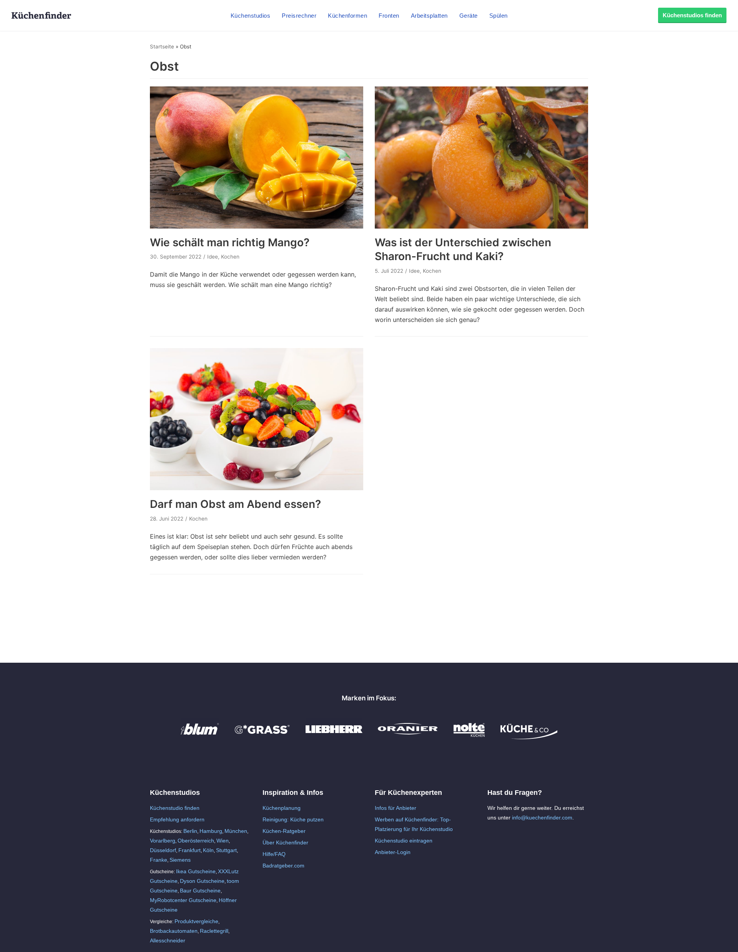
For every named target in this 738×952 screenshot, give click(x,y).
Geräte (468, 15)
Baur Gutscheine (200, 890)
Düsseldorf (163, 850)
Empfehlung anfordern (177, 819)
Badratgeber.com (283, 865)
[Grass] (262, 737)
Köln (208, 850)
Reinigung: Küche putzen (293, 819)
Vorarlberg (162, 841)
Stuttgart (226, 850)
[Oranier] (408, 737)
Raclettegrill (214, 931)
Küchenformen (347, 15)
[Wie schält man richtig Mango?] (256, 226)
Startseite (162, 46)
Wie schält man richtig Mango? (229, 242)
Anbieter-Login (393, 852)
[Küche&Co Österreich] (528, 737)
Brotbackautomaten (174, 931)
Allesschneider (167, 940)
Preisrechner (299, 15)
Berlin (190, 831)
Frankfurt (189, 850)
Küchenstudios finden (692, 15)
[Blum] (200, 737)
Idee (212, 257)
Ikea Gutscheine (196, 871)
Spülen (498, 15)
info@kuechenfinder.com (542, 817)
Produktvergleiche (196, 921)
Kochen (230, 257)
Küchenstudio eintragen (403, 841)
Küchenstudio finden (174, 808)
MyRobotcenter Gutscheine (183, 900)
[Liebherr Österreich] (334, 737)
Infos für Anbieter (395, 808)
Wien (222, 841)
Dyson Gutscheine (202, 881)
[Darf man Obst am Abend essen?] (256, 488)
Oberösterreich (196, 841)
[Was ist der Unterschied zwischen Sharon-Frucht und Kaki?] (481, 226)
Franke (158, 860)
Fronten (389, 15)
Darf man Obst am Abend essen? (235, 504)
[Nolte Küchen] (469, 737)
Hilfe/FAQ (274, 854)
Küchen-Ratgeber (284, 831)
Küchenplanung (282, 808)
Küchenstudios (251, 15)
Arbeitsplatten (429, 15)
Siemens (180, 860)
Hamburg (210, 831)
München (235, 831)
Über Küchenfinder (285, 842)
